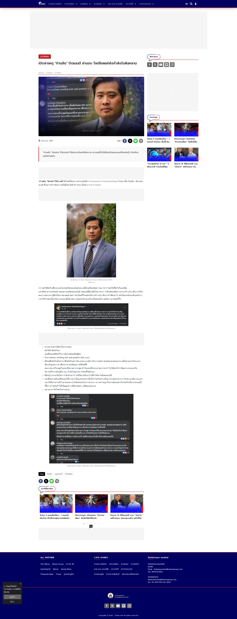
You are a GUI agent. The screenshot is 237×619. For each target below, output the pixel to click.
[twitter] (130, 141)
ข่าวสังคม (49, 73)
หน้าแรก (41, 73)
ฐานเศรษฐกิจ (69, 574)
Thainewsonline (46, 574)
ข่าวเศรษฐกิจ (99, 574)
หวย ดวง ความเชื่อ (101, 569)
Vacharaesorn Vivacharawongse (103, 181)
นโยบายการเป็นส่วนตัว (130, 574)
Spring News (66, 569)
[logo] (42, 4)
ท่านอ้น (49, 474)
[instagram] (172, 64)
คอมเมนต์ (58, 474)
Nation (56, 569)
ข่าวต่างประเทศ (126, 569)
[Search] (191, 3)
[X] (155, 64)
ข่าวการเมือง (114, 564)
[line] (135, 141)
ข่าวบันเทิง (135, 564)
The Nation (45, 564)
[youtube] (160, 64)
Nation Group (58, 564)
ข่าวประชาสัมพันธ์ (112, 574)
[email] (141, 141)
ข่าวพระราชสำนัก (100, 564)
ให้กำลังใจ (69, 474)
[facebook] (124, 141)
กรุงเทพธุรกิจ (45, 569)
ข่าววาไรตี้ (114, 569)
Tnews (58, 574)
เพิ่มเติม (7, 592)
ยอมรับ (12, 597)
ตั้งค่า (12, 601)
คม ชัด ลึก (70, 564)
